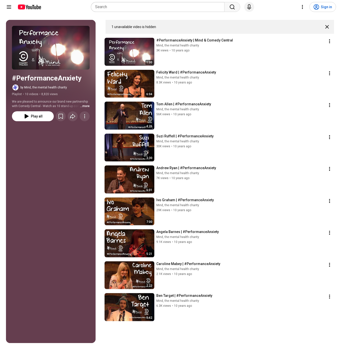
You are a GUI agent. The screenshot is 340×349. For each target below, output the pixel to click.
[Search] (232, 7)
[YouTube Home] (29, 7)
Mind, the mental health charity (177, 45)
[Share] (73, 116)
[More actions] (85, 116)
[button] (51, 48)
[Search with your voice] (249, 7)
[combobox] (159, 7)
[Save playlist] (61, 116)
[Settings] (302, 7)
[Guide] (9, 7)
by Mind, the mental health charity (43, 87)
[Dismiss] (327, 27)
